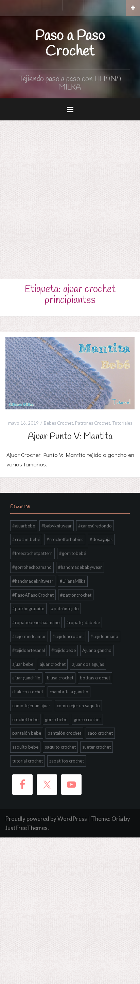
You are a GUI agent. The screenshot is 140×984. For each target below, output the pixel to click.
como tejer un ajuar (31, 705)
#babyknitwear (56, 525)
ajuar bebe (22, 664)
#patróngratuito (28, 608)
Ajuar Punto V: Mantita (70, 436)
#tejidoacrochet (68, 636)
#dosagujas (101, 539)
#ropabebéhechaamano (36, 622)
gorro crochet (87, 719)
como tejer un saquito (78, 705)
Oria (117, 818)
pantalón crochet (64, 733)
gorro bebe (56, 719)
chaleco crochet (27, 691)
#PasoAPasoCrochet (33, 595)
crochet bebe (25, 719)
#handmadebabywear (80, 567)
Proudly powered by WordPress (46, 818)
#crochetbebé (26, 539)
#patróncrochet (75, 595)
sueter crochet (96, 747)
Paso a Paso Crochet (70, 43)
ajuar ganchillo (26, 677)
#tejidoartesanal (28, 650)
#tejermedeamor (29, 636)
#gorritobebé (72, 553)
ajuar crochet (53, 664)
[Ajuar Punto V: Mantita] (70, 372)
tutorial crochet (27, 761)
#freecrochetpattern (32, 553)
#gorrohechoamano (32, 567)
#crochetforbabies (65, 539)
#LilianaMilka (73, 581)
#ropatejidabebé (83, 622)
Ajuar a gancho (96, 650)
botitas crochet (95, 677)
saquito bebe (25, 747)
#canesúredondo (95, 525)
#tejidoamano (104, 636)
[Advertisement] (70, 194)
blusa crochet (60, 677)
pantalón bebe (26, 733)
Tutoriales (122, 423)
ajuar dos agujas (88, 664)
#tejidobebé (63, 650)
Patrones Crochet (92, 423)
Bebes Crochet (58, 423)
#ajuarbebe (23, 525)
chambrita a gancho (69, 691)
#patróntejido (65, 608)
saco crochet (100, 733)
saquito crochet (60, 747)
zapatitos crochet (66, 761)
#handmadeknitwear (32, 581)
